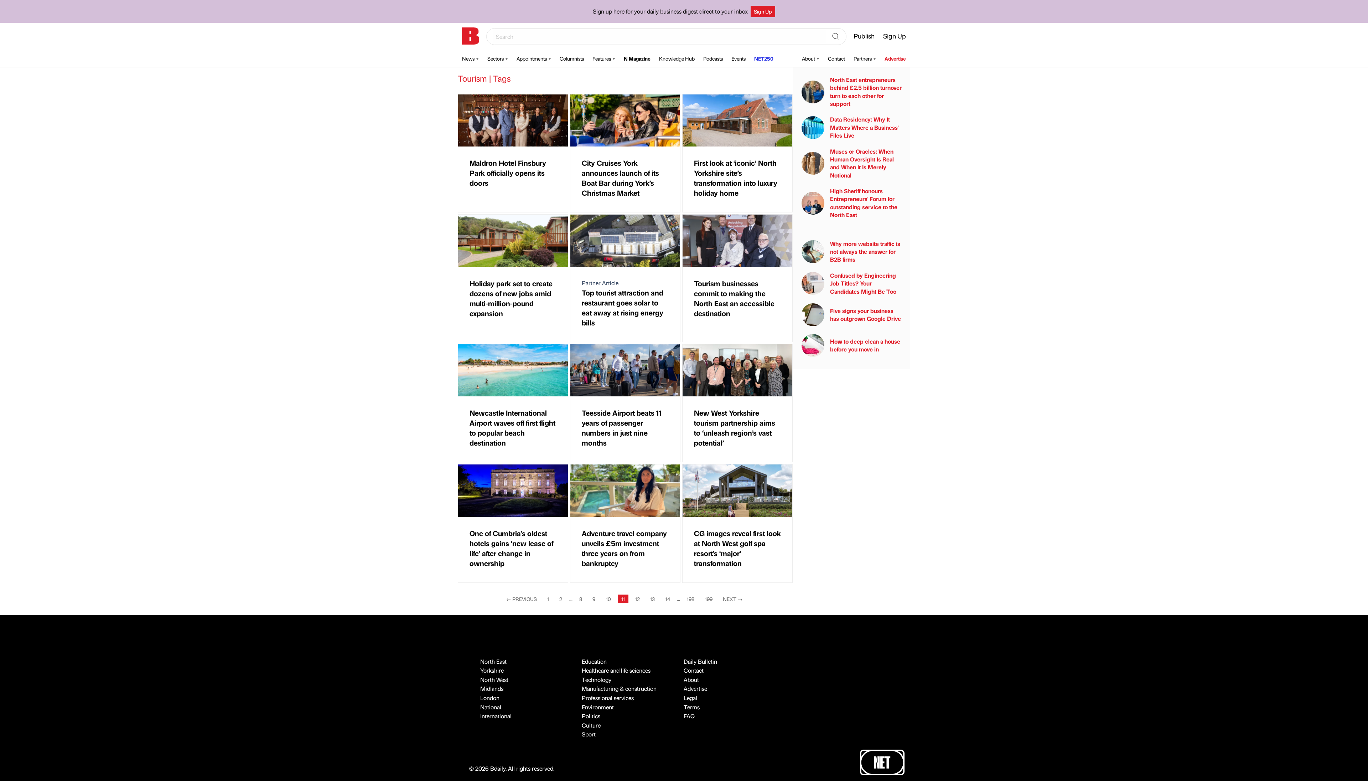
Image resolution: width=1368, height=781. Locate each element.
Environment (598, 707)
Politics (591, 716)
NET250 (763, 58)
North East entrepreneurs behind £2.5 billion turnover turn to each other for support (866, 91)
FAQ (689, 716)
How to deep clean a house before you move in (865, 345)
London (489, 698)
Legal (690, 698)
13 (652, 599)
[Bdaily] (470, 36)
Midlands (491, 688)
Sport (589, 734)
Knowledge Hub (677, 58)
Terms (692, 707)
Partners (863, 58)
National (490, 707)
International (496, 716)
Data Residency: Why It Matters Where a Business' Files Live (864, 127)
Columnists (572, 58)
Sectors (495, 58)
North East (493, 661)
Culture (591, 725)
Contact (836, 58)
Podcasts (713, 58)
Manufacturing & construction (619, 688)
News (468, 58)
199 (708, 599)
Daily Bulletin (700, 661)
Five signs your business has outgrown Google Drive (865, 314)
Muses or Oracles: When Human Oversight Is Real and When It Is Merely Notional (862, 163)
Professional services (608, 698)
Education (594, 661)
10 (608, 599)
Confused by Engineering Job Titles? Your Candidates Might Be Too (863, 283)
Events (738, 58)
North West (494, 679)
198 (690, 599)
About (808, 58)
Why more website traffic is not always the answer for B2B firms (865, 251)
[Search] (835, 36)
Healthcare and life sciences (616, 670)
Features (601, 58)
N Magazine (637, 58)
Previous (521, 599)
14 (667, 599)
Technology (596, 679)
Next (732, 599)
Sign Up (763, 11)
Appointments (532, 58)
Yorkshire (492, 670)
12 (637, 599)
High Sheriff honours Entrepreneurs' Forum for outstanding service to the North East (863, 203)
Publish (864, 36)
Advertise (895, 58)
